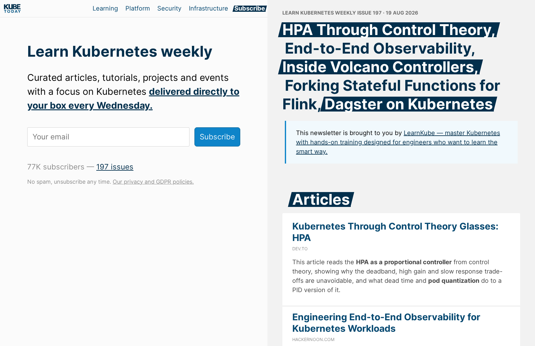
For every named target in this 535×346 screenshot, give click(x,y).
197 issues (114, 166)
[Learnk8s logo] (12, 8)
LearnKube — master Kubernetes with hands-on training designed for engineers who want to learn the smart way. (398, 142)
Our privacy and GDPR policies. (153, 181)
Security (169, 8)
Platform (137, 8)
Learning (105, 8)
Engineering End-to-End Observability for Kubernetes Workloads (386, 322)
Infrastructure (208, 8)
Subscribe (249, 8)
